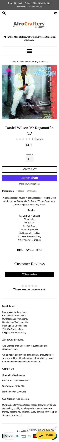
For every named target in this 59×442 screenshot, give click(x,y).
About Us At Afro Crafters (14, 315)
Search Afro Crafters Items (14, 312)
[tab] (8, 191)
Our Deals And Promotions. (15, 319)
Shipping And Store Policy (14, 332)
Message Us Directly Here (14, 325)
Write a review (29, 274)
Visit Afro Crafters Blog (12, 329)
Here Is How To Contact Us (15, 322)
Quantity (29, 154)
